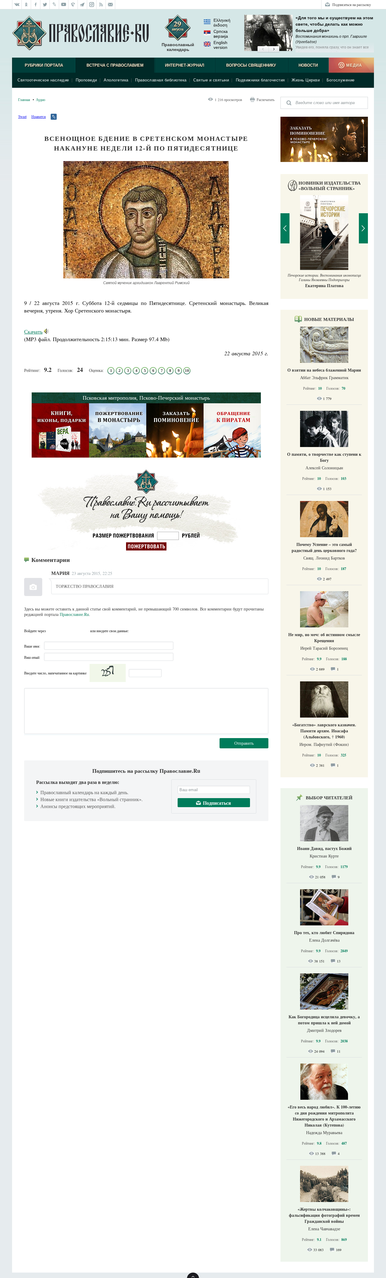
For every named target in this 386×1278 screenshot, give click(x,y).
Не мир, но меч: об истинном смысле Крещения (324, 637)
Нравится (38, 116)
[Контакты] (110, 4)
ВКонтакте (63, 631)
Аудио (40, 99)
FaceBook (52, 631)
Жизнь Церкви (306, 80)
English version (220, 45)
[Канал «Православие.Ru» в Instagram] (91, 4)
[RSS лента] (101, 4)
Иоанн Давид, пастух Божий (324, 848)
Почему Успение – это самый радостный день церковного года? (324, 547)
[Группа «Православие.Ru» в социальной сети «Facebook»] (35, 4)
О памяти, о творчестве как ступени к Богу (324, 457)
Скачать (33, 331)
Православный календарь (178, 47)
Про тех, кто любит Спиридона (324, 932)
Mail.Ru (85, 631)
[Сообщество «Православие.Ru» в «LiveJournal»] (54, 4)
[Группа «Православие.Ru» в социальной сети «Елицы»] (73, 4)
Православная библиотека (161, 80)
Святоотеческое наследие (43, 80)
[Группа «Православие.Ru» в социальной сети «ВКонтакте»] (17, 4)
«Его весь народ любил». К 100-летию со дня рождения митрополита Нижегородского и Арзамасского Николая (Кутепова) (324, 1116)
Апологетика (116, 80)
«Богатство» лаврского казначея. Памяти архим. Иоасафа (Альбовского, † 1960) (324, 730)
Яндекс (74, 631)
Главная (24, 99)
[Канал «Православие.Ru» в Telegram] (82, 4)
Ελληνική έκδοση (222, 22)
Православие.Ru (74, 614)
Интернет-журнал (184, 65)
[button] (262, 49)
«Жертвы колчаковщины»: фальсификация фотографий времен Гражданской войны (324, 1215)
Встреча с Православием (115, 65)
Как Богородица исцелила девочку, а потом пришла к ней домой (324, 1019)
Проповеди (86, 80)
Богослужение (341, 80)
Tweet (22, 116)
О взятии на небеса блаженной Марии (324, 370)
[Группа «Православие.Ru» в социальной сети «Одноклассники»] (26, 4)
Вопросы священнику (251, 65)
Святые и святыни (211, 80)
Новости (308, 65)
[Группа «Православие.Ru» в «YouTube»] (63, 4)
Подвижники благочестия (260, 80)
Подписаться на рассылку (351, 4)
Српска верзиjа (221, 34)
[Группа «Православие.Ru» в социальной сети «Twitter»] (45, 4)
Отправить (244, 743)
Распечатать (265, 99)
